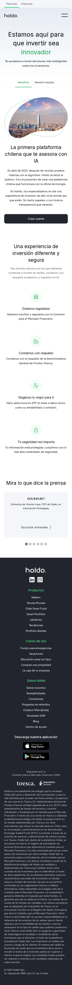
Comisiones (36, 699)
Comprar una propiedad (36, 665)
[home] (11, 15)
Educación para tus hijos (36, 659)
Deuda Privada (36, 603)
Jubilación (36, 619)
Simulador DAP (36, 715)
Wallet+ (36, 597)
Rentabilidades (36, 693)
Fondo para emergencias (36, 648)
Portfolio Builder (36, 631)
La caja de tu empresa (36, 670)
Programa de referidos (36, 704)
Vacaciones (36, 653)
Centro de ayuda (36, 727)
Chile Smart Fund (36, 608)
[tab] (23, 82)
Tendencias (36, 625)
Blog (36, 721)
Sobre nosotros (36, 687)
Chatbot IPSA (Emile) (36, 710)
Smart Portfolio (36, 614)
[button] (65, 15)
